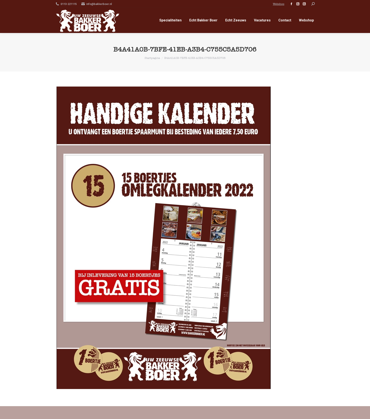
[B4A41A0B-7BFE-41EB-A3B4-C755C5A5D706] (185, 238)
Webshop (278, 4)
